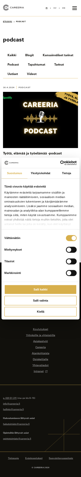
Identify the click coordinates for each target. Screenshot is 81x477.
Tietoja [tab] (66, 173)
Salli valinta (40, 300)
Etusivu (7, 21)
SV (54, 8)
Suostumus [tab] (14, 173)
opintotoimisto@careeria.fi (17, 438)
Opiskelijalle (40, 359)
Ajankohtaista (40, 353)
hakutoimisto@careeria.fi (16, 423)
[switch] (71, 250)
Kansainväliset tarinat (58, 55)
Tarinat (59, 64)
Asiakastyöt (40, 341)
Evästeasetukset (34, 458)
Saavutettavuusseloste (61, 458)
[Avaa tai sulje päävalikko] (74, 8)
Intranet (39, 371)
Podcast (13, 64)
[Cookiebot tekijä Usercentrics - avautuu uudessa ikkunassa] (60, 162)
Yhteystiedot (40, 365)
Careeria (40, 347)
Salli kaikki (40, 289)
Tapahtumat (36, 64)
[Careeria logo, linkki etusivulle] (13, 8)
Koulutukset (40, 329)
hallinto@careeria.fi (13, 409)
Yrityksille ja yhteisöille (40, 335)
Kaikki (12, 55)
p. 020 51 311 (10, 397)
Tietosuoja (13, 458)
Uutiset (13, 74)
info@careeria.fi (11, 403)
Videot (32, 74)
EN (63, 8)
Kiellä (40, 311)
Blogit (29, 55)
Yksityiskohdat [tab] (40, 173)
